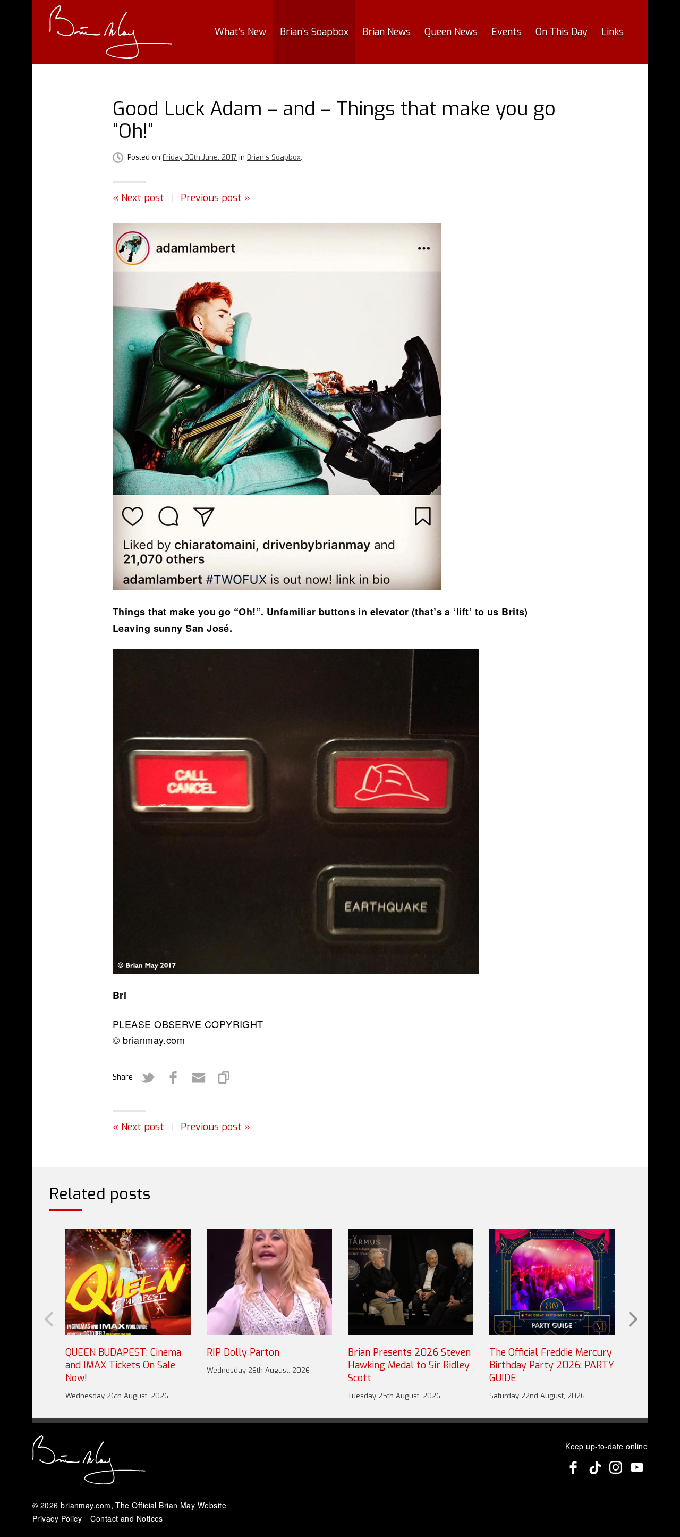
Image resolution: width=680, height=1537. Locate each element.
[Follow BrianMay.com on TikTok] (594, 1467)
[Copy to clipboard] (224, 1077)
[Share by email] (198, 1077)
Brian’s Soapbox (314, 32)
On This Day (562, 32)
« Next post (138, 197)
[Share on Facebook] (173, 1077)
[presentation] (47, 1318)
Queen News (451, 32)
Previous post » (215, 197)
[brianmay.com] (110, 32)
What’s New (240, 32)
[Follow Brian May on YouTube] (637, 1467)
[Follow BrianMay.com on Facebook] (573, 1467)
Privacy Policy (57, 1518)
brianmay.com (85, 1505)
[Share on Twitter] (147, 1077)
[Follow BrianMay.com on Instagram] (615, 1467)
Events (506, 32)
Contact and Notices (126, 1518)
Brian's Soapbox (274, 157)
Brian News (386, 32)
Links (612, 32)
